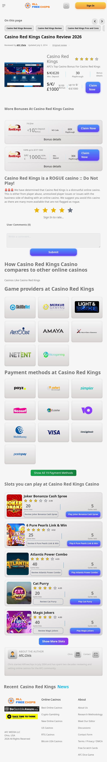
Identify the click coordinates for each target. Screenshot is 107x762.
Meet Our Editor (86, 721)
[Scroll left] (95, 21)
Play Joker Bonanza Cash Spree (83, 514)
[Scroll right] (102, 21)
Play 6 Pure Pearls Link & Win (84, 543)
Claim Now (93, 87)
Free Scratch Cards (88, 748)
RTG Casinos (47, 734)
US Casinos (47, 727)
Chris (70, 654)
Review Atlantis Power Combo (46, 572)
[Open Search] (66, 6)
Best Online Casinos (51, 707)
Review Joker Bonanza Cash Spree (41, 514)
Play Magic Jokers (85, 630)
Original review (59, 45)
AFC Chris (21, 45)
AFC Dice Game (86, 754)
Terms (81, 741)
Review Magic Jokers (48, 630)
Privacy (90, 741)
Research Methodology (90, 714)
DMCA (99, 741)
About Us (83, 707)
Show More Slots (53, 641)
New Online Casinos (51, 721)
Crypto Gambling (50, 714)
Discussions (84, 727)
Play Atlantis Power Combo (84, 572)
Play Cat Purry (85, 601)
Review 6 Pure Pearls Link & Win (43, 543)
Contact (87, 654)
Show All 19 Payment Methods (53, 473)
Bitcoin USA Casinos (51, 741)
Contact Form (85, 734)
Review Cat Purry (48, 601)
